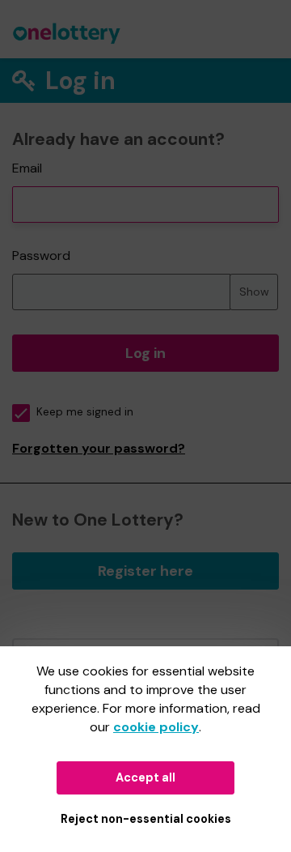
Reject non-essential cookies (146, 819)
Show (254, 291)
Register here (145, 571)
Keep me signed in (84, 412)
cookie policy (156, 726)
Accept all (145, 777)
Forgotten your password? (98, 448)
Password (41, 255)
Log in (145, 353)
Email (27, 168)
